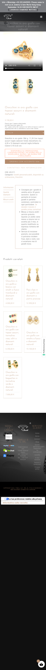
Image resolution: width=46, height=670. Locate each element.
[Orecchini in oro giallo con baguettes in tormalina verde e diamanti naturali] (12, 364)
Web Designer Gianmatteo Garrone (23, 489)
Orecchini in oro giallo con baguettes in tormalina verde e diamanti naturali (12, 381)
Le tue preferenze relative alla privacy (25, 499)
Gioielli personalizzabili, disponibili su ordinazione (37, 448)
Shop (37, 442)
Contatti (37, 439)
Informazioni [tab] (8, 187)
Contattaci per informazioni (24, 168)
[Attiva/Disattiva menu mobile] (41, 17)
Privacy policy (37, 468)
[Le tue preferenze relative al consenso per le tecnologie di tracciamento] (44, 347)
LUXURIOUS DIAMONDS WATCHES (23, 10)
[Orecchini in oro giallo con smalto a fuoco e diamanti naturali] (33, 321)
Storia (37, 436)
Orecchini (19, 177)
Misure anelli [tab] (8, 199)
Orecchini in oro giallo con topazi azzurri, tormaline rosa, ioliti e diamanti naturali (12, 336)
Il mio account (37, 458)
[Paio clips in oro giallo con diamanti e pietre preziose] (33, 275)
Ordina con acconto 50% (25, 162)
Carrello (37, 455)
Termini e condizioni (37, 463)
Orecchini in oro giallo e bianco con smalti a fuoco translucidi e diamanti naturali (12, 290)
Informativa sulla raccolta (15, 503)
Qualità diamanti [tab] (6, 193)
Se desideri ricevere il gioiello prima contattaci (31, 207)
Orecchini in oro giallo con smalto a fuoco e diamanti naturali (33, 339)
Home (37, 433)
